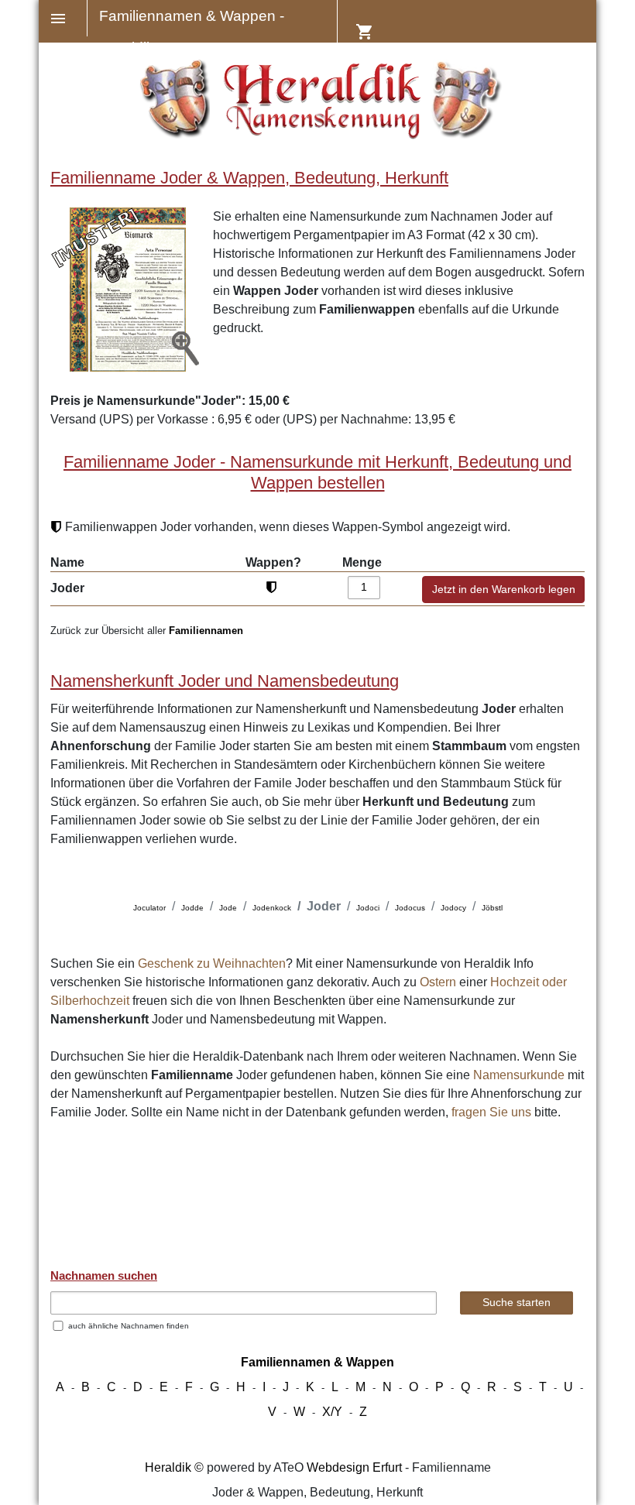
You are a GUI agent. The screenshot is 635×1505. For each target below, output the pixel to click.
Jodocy (453, 907)
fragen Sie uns (491, 1112)
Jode (228, 907)
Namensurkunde (519, 1075)
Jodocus (410, 907)
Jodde (192, 907)
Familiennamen (206, 630)
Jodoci (367, 907)
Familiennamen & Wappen (317, 1362)
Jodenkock (271, 907)
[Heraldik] (318, 135)
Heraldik (168, 1467)
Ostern (438, 982)
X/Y (332, 1411)
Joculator (149, 907)
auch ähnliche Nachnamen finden (128, 1326)
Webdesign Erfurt (354, 1467)
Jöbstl (492, 907)
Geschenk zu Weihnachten (212, 963)
